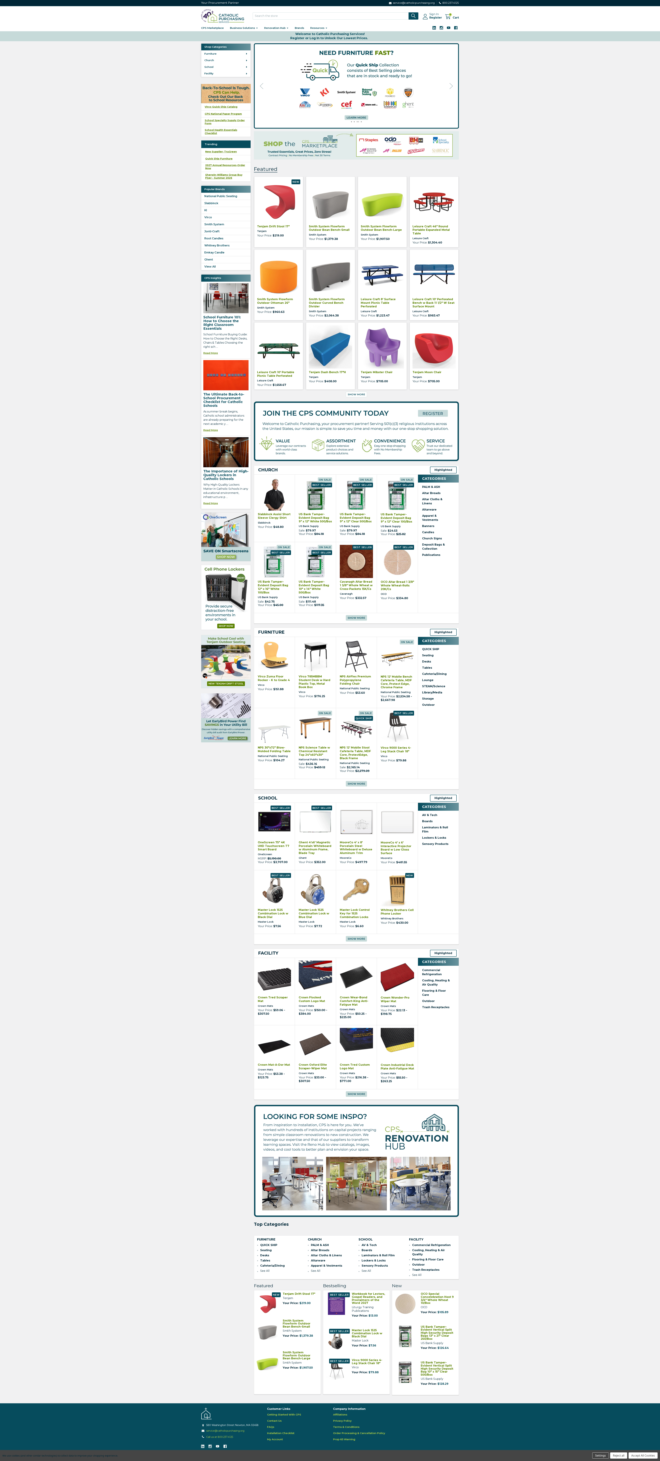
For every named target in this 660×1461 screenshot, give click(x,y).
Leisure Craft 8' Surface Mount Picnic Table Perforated (378, 303)
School (208, 67)
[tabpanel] (356, 86)
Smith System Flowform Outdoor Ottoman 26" (275, 301)
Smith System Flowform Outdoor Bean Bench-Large (381, 228)
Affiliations (340, 1414)
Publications (431, 555)
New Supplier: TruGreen (221, 151)
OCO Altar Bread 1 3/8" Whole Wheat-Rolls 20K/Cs (397, 585)
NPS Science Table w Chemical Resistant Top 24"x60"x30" (314, 751)
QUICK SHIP (430, 649)
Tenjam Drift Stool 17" (273, 226)
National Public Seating (220, 196)
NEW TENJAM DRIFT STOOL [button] (226, 683)
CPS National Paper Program (223, 113)
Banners (428, 526)
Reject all (618, 1455)
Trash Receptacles (435, 1007)
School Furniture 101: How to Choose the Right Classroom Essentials (222, 323)
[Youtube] (449, 28)
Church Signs (432, 538)
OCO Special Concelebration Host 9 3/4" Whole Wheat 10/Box (437, 1298)
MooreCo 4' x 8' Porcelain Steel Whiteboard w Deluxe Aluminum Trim (356, 848)
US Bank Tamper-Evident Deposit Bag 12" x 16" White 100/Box (273, 587)
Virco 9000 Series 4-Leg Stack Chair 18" (396, 749)
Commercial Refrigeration (431, 1245)
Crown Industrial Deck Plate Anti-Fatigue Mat (397, 1066)
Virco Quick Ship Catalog (221, 106)
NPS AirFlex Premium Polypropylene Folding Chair (355, 680)
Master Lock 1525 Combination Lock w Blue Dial (314, 913)
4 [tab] (361, 121)
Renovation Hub (274, 28)
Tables (427, 667)
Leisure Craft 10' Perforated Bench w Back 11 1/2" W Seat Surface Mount (433, 303)
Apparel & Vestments (326, 1265)
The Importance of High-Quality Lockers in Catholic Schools (226, 475)
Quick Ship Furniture (219, 158)
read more (210, 353)
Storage (428, 698)
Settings (600, 1455)
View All (210, 266)
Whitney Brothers (217, 245)
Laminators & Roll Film (378, 1255)
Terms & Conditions (346, 1427)
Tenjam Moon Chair (426, 372)
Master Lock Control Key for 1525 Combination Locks (355, 913)
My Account (275, 1439)
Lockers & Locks (434, 837)
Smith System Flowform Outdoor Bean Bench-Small (329, 228)
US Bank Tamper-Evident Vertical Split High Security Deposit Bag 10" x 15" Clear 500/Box (437, 1368)
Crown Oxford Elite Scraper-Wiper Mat (313, 1066)
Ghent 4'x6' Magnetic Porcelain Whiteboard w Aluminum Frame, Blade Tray (315, 848)
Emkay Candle (214, 252)
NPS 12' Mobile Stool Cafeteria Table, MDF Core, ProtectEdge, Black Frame (355, 753)
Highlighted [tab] (443, 470)
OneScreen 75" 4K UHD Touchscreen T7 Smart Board (273, 846)
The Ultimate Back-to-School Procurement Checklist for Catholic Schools (223, 400)
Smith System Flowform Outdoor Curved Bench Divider (327, 303)
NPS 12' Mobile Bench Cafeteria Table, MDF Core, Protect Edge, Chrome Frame (396, 682)
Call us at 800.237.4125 (219, 1437)
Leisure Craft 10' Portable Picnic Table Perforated (275, 374)
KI (205, 210)
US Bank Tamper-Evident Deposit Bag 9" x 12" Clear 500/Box (356, 518)
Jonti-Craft (211, 231)
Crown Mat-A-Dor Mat (274, 1064)
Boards (427, 821)
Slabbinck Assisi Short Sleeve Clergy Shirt (274, 516)
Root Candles (213, 238)
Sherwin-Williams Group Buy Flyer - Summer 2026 (223, 176)
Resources (317, 28)
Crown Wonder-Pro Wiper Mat (395, 999)
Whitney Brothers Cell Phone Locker (397, 911)
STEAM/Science (433, 686)
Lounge (427, 680)
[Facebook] (456, 28)
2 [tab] (355, 121)
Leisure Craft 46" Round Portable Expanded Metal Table (431, 230)
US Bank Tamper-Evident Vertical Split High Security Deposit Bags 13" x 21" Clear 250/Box (437, 1332)
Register (435, 17)
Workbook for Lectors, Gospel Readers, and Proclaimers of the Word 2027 (368, 1298)
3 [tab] (358, 121)
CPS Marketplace (212, 28)
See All (265, 1270)
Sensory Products (435, 844)
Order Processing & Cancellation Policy (359, 1433)
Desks (426, 661)
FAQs (270, 1427)
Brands (299, 28)
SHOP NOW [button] (226, 625)
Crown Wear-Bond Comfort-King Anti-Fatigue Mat (354, 1001)
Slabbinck (211, 203)
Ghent (208, 259)
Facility (208, 73)
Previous (261, 86)
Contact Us (274, 1420)
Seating (428, 655)
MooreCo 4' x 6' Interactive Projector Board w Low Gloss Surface (396, 848)
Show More (356, 394)
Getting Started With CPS (284, 1414)
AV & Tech (429, 815)
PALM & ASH (431, 487)
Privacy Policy (342, 1420)
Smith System (214, 224)
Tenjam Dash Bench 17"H (327, 372)
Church (209, 60)
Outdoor (428, 704)
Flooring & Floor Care (428, 1259)
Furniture (210, 53)
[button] (226, 536)
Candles (428, 532)
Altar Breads (431, 493)
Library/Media (432, 692)
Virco (208, 217)
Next (451, 86)
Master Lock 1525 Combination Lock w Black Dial (273, 913)
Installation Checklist (280, 1433)
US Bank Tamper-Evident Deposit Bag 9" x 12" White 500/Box (315, 518)
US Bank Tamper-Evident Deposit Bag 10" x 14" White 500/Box (314, 587)
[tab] (268, 470)
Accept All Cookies (643, 1455)
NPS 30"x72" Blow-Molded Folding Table (274, 749)
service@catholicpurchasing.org (225, 1430)
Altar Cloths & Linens (326, 1255)
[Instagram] (441, 28)
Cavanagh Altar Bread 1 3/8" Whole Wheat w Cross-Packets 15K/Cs (356, 585)
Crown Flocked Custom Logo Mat (312, 999)
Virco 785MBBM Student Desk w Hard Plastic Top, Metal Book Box (314, 682)
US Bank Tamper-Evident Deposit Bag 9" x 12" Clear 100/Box (396, 518)
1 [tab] (352, 121)
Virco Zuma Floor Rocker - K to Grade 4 (274, 678)
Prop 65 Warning (344, 1439)
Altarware (429, 509)
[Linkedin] (434, 28)
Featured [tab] (265, 169)
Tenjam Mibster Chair (377, 372)
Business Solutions (242, 28)
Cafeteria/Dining (434, 674)
